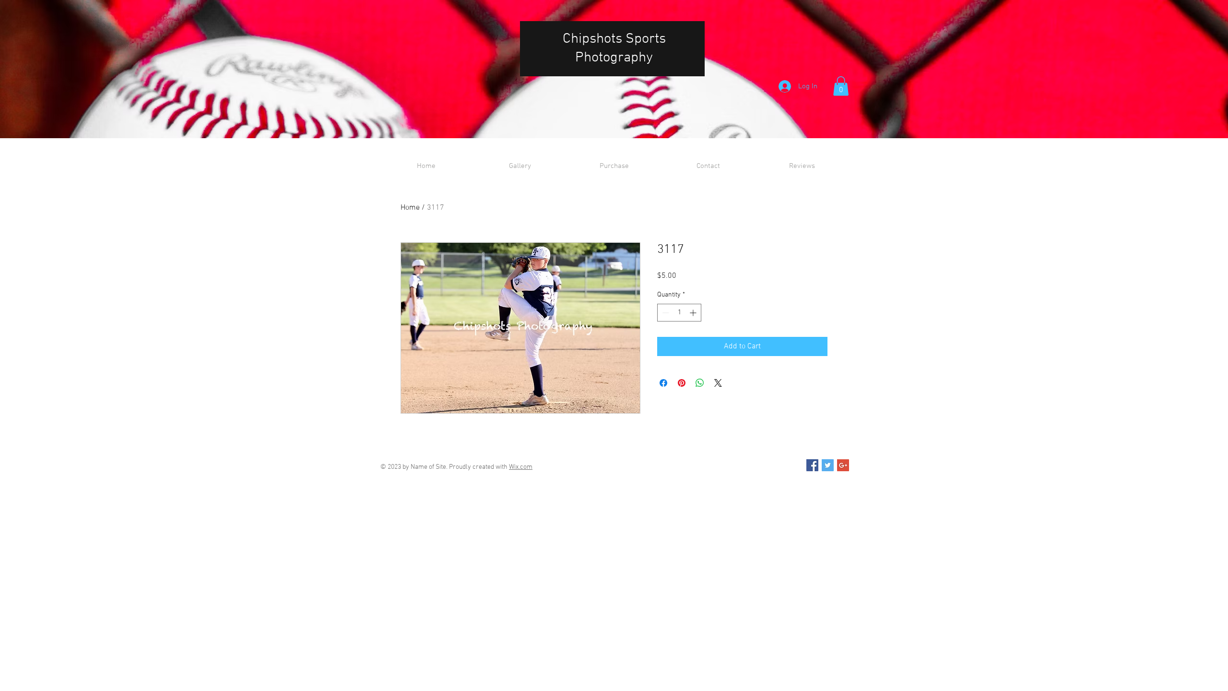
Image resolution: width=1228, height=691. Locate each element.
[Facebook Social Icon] (812, 465)
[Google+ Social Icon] (843, 465)
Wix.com (520, 467)
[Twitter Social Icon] (828, 465)
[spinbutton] (679, 312)
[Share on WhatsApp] (700, 383)
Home (410, 208)
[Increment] (694, 312)
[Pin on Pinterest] (681, 383)
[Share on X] (718, 383)
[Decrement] (665, 312)
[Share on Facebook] (663, 383)
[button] (841, 86)
